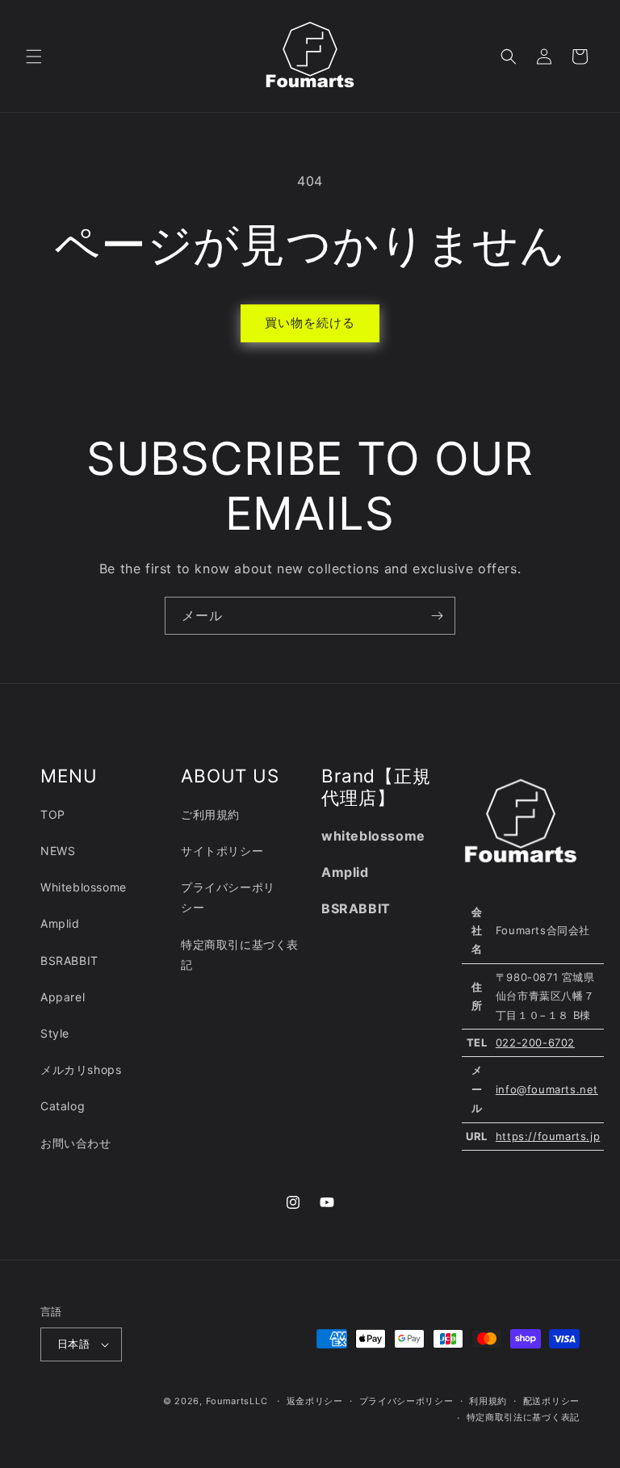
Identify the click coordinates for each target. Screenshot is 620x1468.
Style (54, 1033)
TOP (52, 814)
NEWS (57, 851)
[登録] (437, 616)
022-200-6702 (535, 1042)
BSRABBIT (69, 960)
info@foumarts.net (547, 1089)
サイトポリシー (222, 851)
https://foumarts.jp (548, 1136)
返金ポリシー (315, 1401)
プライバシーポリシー (228, 897)
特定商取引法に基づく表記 (523, 1417)
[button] (34, 56)
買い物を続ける (310, 322)
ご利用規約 (210, 814)
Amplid (60, 923)
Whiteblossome (83, 887)
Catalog (62, 1106)
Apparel (62, 997)
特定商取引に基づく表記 (240, 954)
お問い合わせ (75, 1143)
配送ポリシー (551, 1401)
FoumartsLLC (237, 1401)
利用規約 (488, 1401)
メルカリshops (80, 1069)
